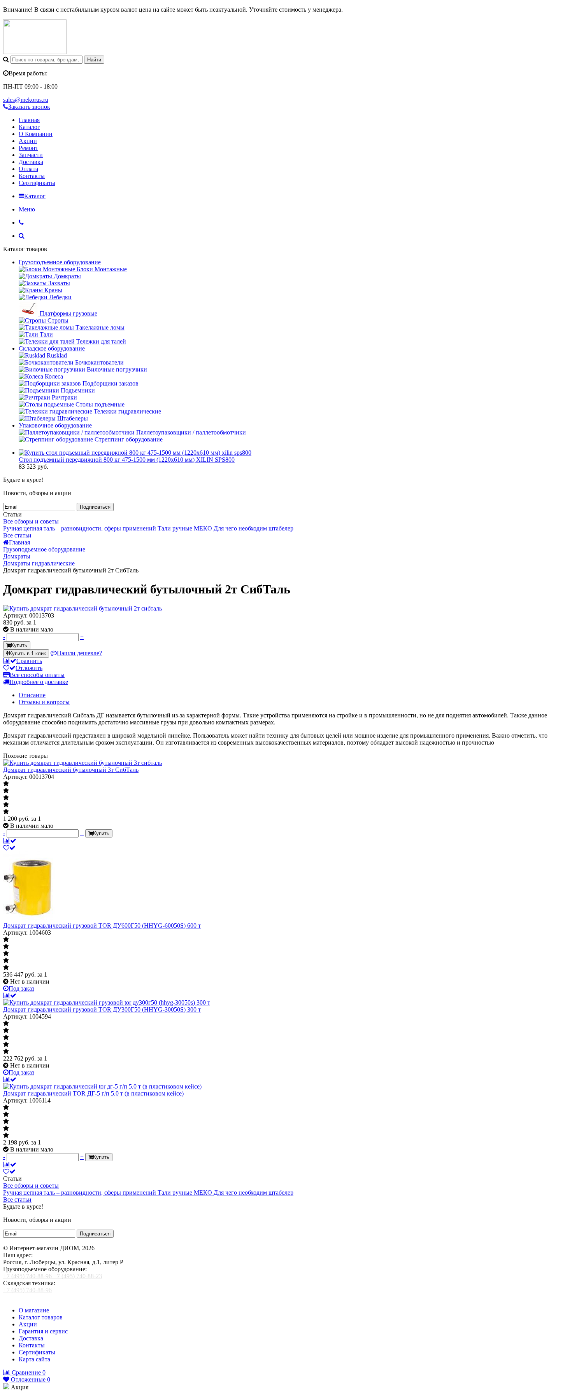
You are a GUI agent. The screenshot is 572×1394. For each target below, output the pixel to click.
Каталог (29, 127)
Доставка (31, 162)
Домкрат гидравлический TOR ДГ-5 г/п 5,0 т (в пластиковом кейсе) (93, 1093)
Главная (29, 120)
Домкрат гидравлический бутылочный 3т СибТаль (71, 769)
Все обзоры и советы (31, 521)
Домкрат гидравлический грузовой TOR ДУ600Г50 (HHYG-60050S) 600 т (102, 925)
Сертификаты (37, 183)
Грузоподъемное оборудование (60, 262)
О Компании (36, 134)
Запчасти (31, 155)
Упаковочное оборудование (55, 425)
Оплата (28, 169)
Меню (27, 209)
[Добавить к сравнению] (9, 840)
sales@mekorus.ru (25, 99)
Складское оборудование (52, 348)
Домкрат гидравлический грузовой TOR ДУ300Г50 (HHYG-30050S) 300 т (102, 1009)
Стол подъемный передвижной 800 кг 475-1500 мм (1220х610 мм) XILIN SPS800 (127, 459)
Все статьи (17, 535)
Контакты (32, 176)
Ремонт (28, 148)
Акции (28, 141)
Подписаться (95, 507)
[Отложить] (9, 847)
